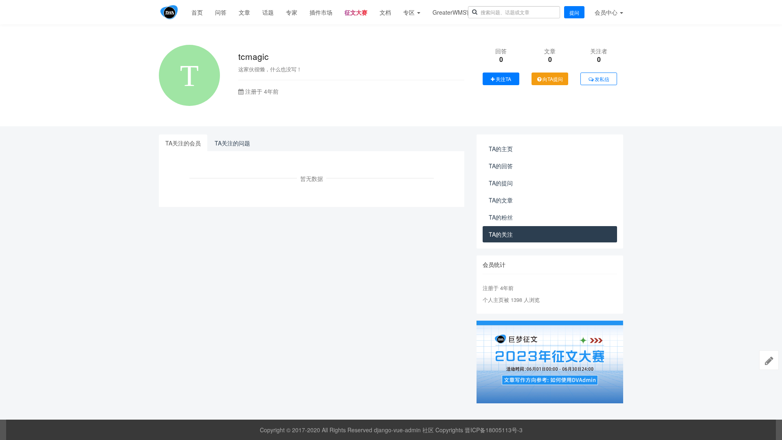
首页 (197, 12)
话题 (268, 12)
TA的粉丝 (501, 217)
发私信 (601, 78)
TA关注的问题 (232, 143)
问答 (220, 12)
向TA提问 (552, 78)
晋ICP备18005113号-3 (494, 430)
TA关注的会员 (183, 143)
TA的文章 (501, 200)
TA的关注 (501, 234)
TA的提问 (501, 183)
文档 (385, 12)
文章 (244, 12)
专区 (409, 12)
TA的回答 (501, 166)
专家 (291, 12)
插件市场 (321, 12)
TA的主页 (501, 149)
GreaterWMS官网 (455, 12)
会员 (606, 12)
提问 (574, 12)
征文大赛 (356, 12)
